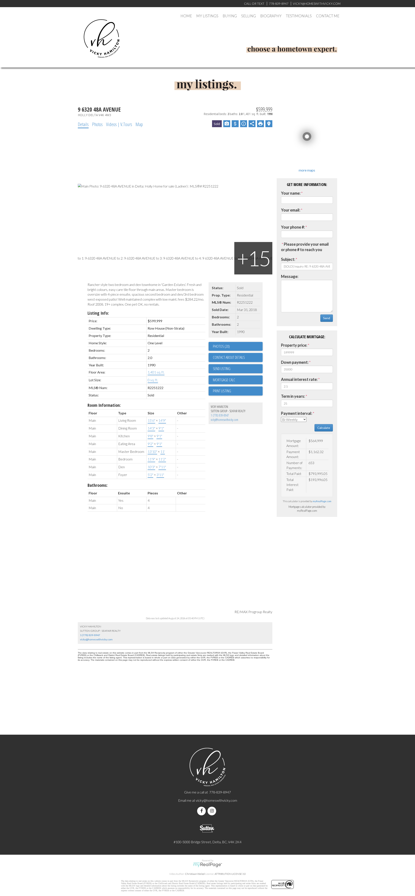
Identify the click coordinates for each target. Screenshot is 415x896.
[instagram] (213, 811)
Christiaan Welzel (195, 873)
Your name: (290, 193)
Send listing (221, 368)
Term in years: (293, 396)
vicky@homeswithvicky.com (224, 420)
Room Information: (104, 405)
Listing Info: (98, 313)
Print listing (222, 390)
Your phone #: (293, 227)
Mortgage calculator (238, 380)
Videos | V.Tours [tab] (119, 124)
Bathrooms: (98, 485)
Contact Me (327, 16)
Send (326, 318)
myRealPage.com (322, 501)
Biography (271, 16)
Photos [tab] (97, 124)
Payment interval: (296, 413)
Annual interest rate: (299, 379)
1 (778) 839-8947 (220, 415)
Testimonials (299, 16)
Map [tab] (139, 124)
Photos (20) (221, 346)
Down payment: (294, 362)
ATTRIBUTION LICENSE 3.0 (230, 873)
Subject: (288, 259)
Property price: (294, 345)
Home (186, 16)
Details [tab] (83, 124)
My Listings (207, 16)
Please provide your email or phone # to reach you (305, 247)
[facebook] (202, 811)
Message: (289, 276)
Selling (248, 16)
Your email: (290, 210)
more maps (307, 170)
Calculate (323, 428)
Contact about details (229, 357)
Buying (230, 16)
